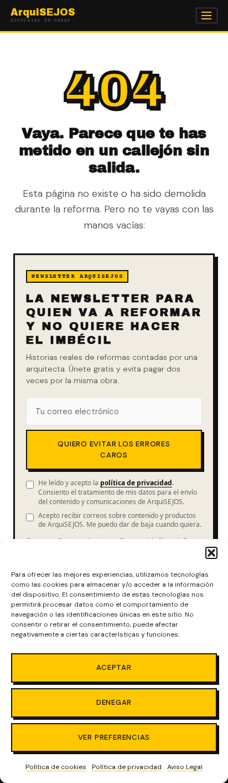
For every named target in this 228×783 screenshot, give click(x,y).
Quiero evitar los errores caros (114, 449)
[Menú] (206, 16)
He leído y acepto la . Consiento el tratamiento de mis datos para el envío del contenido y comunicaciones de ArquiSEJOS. (117, 492)
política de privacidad (136, 482)
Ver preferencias (114, 737)
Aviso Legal (185, 766)
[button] (211, 552)
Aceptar (114, 667)
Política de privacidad (127, 766)
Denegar (114, 702)
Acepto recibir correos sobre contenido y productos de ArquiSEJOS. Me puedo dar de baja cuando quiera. (119, 520)
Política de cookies (55, 766)
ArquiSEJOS (43, 15)
